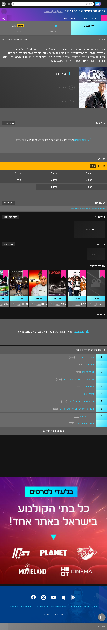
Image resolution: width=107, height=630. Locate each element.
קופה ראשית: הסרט (84, 423)
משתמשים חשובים (59, 606)
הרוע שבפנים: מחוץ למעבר (81, 401)
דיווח (86, 606)
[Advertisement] (53, 113)
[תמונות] (39, 96)
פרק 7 (89, 187)
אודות (94, 606)
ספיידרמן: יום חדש (85, 357)
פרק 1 (89, 173)
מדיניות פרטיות (27, 606)
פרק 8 (53, 187)
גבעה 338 (89, 394)
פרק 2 (53, 173)
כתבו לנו (14, 606)
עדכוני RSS (76, 606)
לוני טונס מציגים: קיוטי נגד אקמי (78, 379)
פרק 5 (53, 180)
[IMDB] (20, 25)
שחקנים (83, 18)
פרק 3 (18, 173)
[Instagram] (43, 597)
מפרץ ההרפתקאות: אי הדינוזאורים (77, 409)
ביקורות (95, 18)
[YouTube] (53, 597)
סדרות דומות (70, 18)
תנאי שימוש (42, 606)
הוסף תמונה (8, 244)
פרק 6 (18, 180)
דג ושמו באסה (87, 416)
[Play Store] (74, 597)
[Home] (97, 4)
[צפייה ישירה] (39, 68)
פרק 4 (89, 180)
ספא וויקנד (88, 386)
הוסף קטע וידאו (10, 216)
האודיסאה (89, 364)
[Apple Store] (63, 597)
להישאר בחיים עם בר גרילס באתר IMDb (87, 208)
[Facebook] (33, 597)
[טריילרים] (39, 82)
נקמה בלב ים (88, 372)
